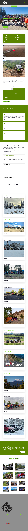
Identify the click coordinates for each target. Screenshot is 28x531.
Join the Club (22, 451)
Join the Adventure (14, 6)
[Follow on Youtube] (8, 523)
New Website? (16, 93)
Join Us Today (5, 27)
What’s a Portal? (17, 92)
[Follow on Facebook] (7, 523)
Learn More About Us (6, 101)
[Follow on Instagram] (6, 523)
